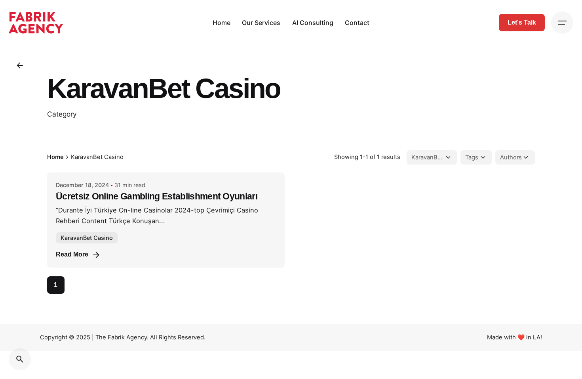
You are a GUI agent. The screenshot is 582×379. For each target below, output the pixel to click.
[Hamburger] (562, 22)
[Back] (20, 65)
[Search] (20, 359)
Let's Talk (522, 22)
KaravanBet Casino (87, 237)
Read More (72, 254)
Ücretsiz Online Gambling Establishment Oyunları (156, 196)
